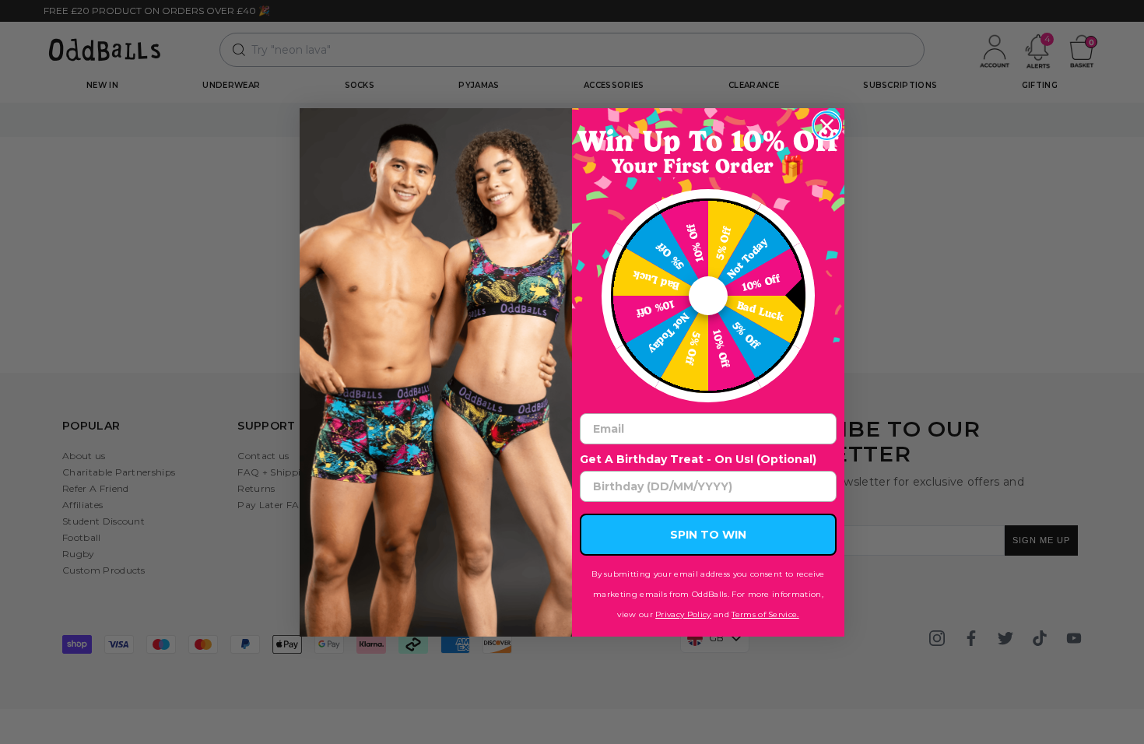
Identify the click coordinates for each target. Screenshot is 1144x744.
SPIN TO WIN (708, 535)
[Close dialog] (826, 125)
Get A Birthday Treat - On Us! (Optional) (698, 459)
